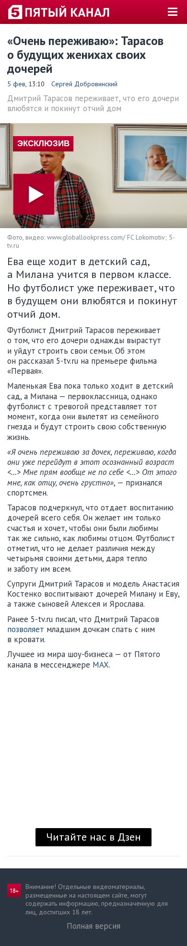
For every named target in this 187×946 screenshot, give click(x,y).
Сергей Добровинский (84, 84)
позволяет (25, 629)
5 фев (16, 84)
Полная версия (93, 926)
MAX (101, 664)
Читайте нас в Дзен (93, 836)
